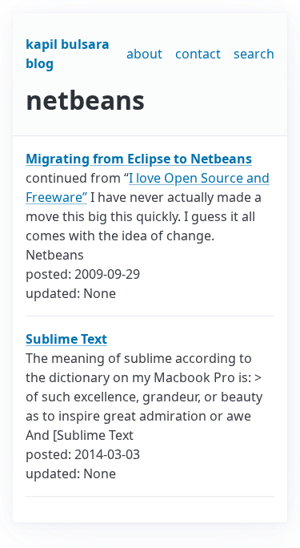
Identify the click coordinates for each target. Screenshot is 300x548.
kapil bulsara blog (68, 53)
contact (198, 53)
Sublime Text (66, 339)
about (144, 53)
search (254, 53)
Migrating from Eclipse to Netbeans (139, 158)
